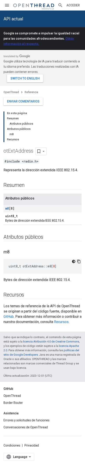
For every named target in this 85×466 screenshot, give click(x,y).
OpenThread (11, 92)
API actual (13, 18)
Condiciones (11, 445)
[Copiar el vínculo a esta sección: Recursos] (28, 295)
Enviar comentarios (23, 101)
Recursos (61, 322)
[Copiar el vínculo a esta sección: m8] (14, 252)
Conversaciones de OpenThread (25, 427)
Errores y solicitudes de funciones (26, 420)
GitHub (8, 316)
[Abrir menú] (7, 5)
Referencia (31, 92)
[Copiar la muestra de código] (79, 261)
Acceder (73, 5)
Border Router (13, 402)
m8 (7, 208)
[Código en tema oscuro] (73, 261)
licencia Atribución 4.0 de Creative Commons (51, 341)
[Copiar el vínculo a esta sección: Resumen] (28, 185)
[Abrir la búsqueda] (60, 5)
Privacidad (31, 445)
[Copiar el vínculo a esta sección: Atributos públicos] (47, 237)
